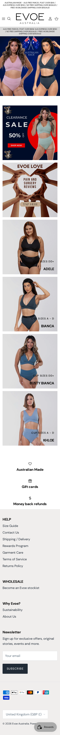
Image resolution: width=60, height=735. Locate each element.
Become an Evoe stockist (21, 588)
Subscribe (15, 669)
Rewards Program (15, 546)
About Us (9, 616)
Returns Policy (13, 566)
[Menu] (3, 18)
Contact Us (11, 532)
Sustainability (13, 610)
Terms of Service (15, 559)
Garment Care (13, 552)
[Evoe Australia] (30, 18)
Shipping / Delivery (16, 539)
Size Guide (10, 526)
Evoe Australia (20, 723)
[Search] (10, 18)
